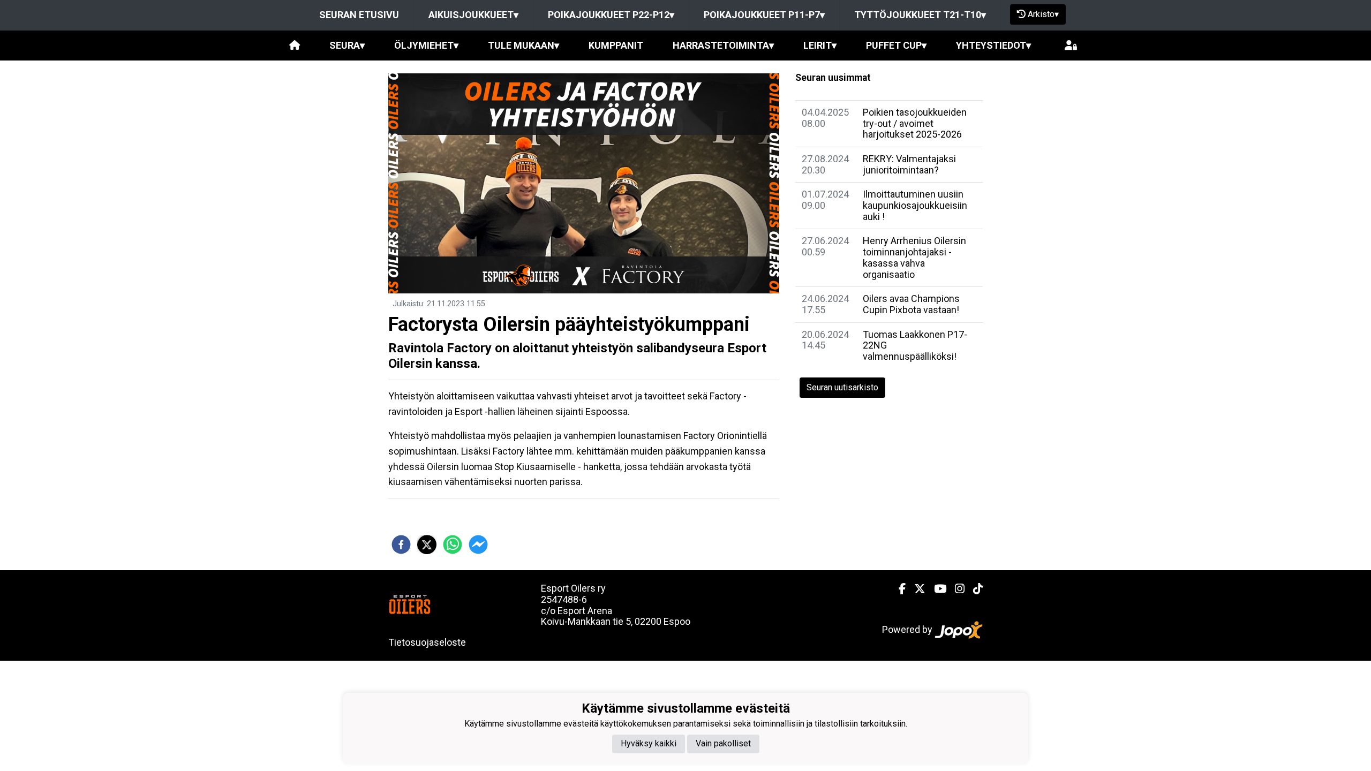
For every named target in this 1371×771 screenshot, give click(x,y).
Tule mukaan (523, 45)
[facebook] (401, 544)
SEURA (347, 45)
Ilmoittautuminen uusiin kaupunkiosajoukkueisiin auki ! (915, 205)
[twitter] (426, 544)
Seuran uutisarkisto (842, 387)
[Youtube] (935, 589)
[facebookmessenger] (478, 544)
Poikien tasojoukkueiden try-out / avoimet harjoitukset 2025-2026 (915, 123)
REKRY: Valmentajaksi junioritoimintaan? (909, 164)
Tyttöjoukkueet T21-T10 (920, 14)
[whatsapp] (452, 544)
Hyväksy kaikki (648, 743)
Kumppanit (616, 45)
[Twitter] (915, 589)
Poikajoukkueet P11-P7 (764, 14)
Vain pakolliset (723, 743)
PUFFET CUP (896, 45)
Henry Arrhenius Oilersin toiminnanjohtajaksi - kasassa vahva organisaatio (914, 257)
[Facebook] (898, 589)
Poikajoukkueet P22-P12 (611, 14)
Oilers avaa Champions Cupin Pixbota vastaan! (911, 304)
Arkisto (1043, 14)
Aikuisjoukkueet (473, 14)
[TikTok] (974, 589)
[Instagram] (955, 589)
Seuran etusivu (359, 14)
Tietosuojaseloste (427, 642)
